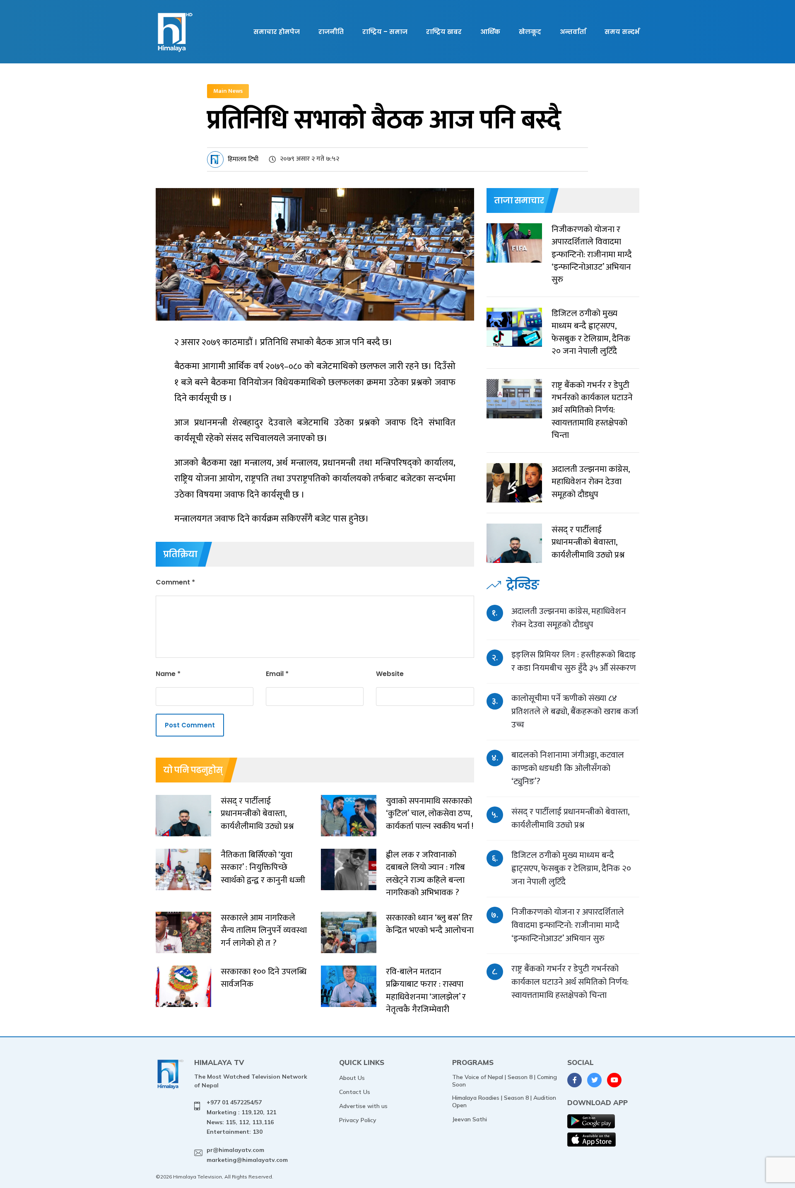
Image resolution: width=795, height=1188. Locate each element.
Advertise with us (363, 1106)
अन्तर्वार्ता (573, 31)
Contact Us (354, 1092)
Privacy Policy (357, 1120)
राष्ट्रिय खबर (444, 31)
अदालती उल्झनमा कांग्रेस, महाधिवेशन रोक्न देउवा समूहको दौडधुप (568, 618)
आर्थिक (490, 31)
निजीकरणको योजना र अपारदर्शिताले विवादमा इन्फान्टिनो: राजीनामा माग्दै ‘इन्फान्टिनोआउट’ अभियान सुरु (567, 925)
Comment (175, 582)
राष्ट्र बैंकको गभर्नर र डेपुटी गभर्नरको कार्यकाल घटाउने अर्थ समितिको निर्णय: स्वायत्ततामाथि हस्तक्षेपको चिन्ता (570, 981)
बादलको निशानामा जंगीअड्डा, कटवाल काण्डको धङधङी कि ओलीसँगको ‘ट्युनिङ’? (567, 768)
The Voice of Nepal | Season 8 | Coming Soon (504, 1080)
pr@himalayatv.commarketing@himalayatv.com (247, 1155)
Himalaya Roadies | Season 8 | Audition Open (504, 1101)
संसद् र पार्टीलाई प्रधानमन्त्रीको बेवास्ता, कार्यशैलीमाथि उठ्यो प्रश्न (570, 818)
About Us (352, 1078)
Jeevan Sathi (469, 1119)
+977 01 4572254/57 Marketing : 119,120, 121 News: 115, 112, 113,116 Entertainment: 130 (241, 1117)
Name (168, 674)
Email (277, 674)
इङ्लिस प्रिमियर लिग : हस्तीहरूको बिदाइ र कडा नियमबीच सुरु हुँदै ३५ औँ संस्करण (573, 661)
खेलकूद (530, 31)
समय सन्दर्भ (622, 31)
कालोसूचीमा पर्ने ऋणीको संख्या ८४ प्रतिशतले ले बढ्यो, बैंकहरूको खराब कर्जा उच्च (574, 711)
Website (390, 674)
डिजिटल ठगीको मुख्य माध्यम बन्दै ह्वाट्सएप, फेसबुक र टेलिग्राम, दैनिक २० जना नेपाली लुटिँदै (571, 868)
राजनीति (331, 31)
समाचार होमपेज (276, 31)
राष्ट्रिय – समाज (384, 31)
